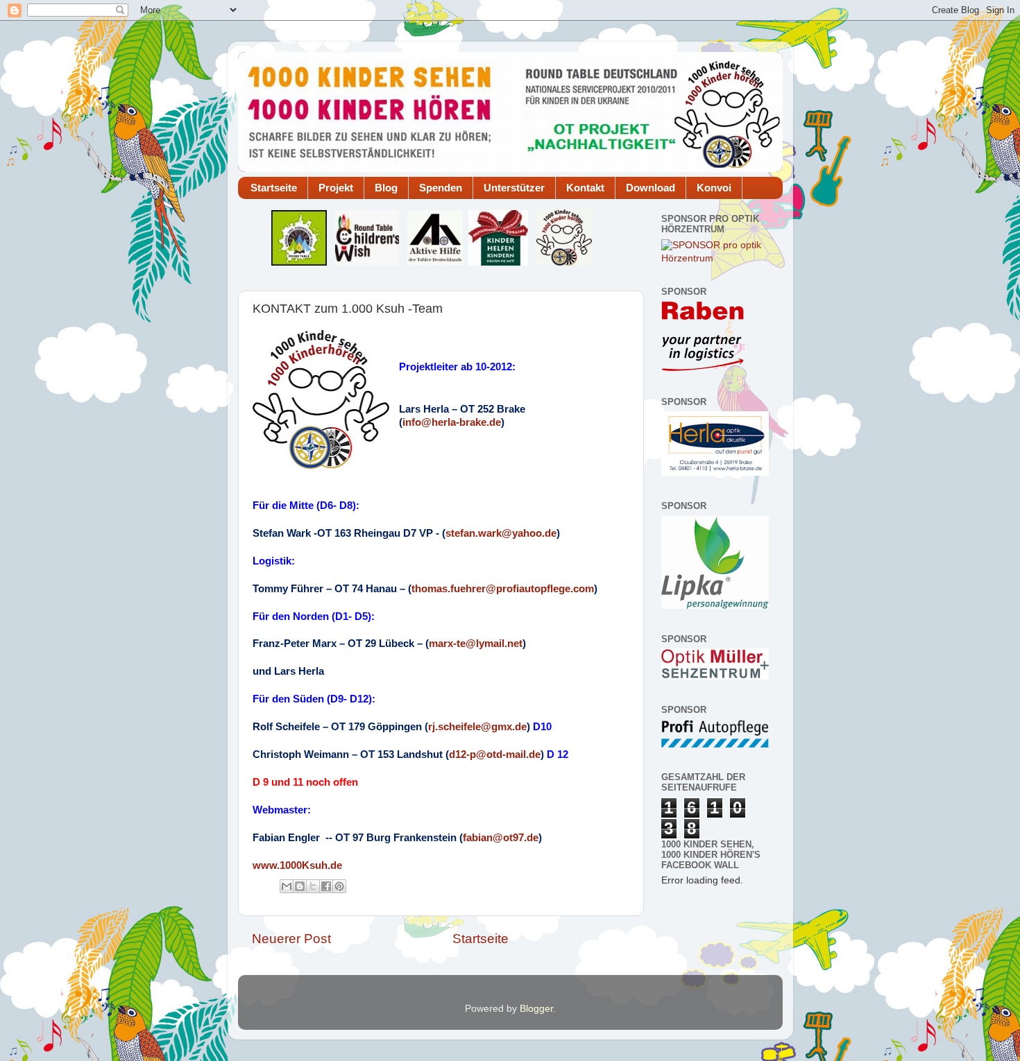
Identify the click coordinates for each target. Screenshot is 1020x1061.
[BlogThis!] (300, 886)
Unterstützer (514, 187)
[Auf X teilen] (313, 886)
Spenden (440, 187)
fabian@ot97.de (500, 837)
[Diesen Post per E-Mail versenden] (287, 886)
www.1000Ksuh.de (297, 865)
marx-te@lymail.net (475, 643)
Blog (386, 187)
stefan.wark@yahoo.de (500, 533)
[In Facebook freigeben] (326, 886)
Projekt (335, 187)
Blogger (536, 1008)
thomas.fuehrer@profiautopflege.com (502, 588)
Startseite (273, 187)
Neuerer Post (291, 938)
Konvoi (714, 187)
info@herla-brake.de (451, 422)
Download (650, 187)
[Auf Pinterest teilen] (339, 886)
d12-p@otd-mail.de (495, 754)
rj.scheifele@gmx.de (477, 726)
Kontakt (585, 187)
